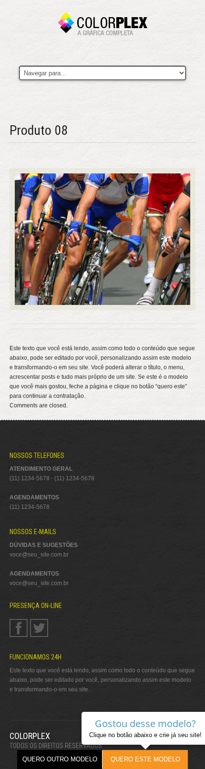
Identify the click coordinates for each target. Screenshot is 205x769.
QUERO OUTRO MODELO (59, 759)
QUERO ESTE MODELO (145, 759)
